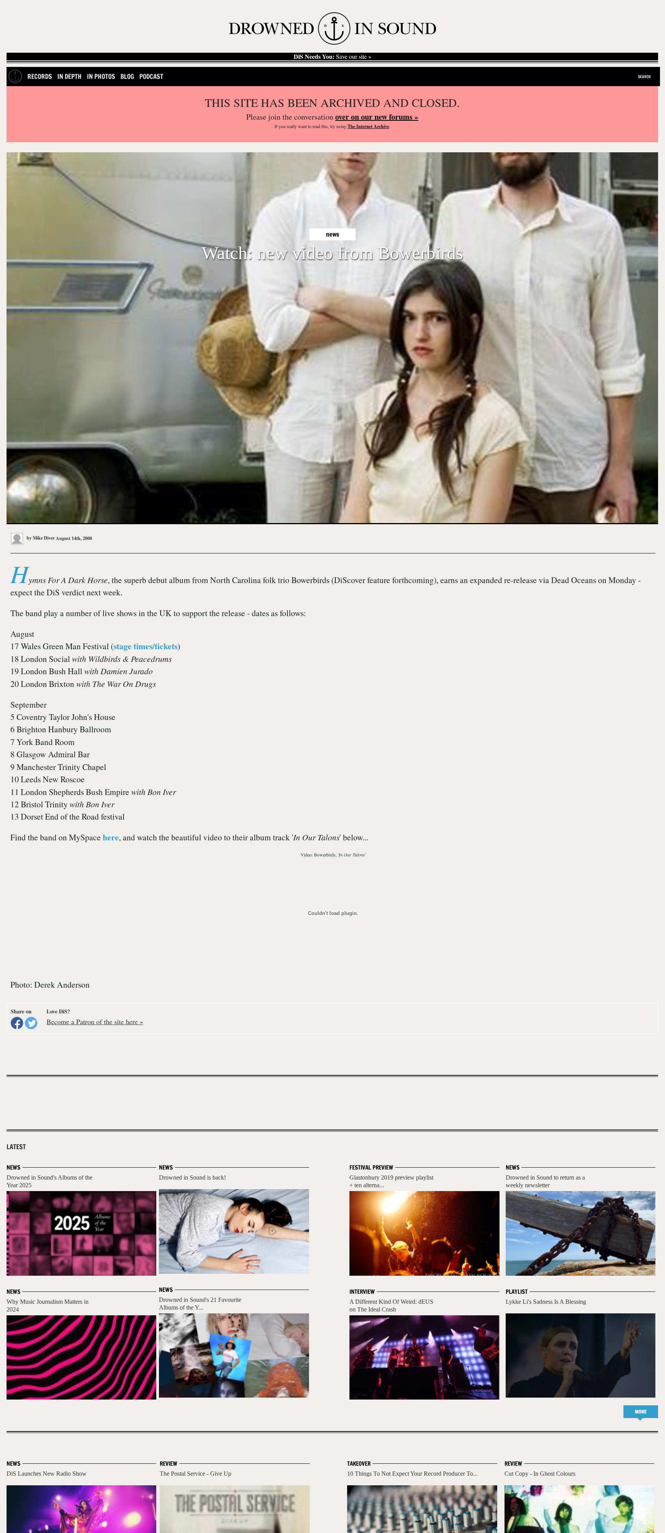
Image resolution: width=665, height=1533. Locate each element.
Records (39, 76)
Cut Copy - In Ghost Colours (540, 1473)
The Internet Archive (368, 126)
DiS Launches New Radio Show (47, 1473)
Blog (127, 76)
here (111, 837)
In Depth (69, 76)
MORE (641, 1411)
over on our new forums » (376, 116)
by (40, 538)
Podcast (151, 76)
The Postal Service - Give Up (195, 1473)
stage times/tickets (145, 646)
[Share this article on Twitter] (31, 1023)
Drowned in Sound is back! (192, 1177)
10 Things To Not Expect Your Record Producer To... (412, 1473)
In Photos (101, 76)
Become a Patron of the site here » (95, 1021)
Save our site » (332, 56)
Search (644, 76)
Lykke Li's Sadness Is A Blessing (546, 1301)
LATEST (16, 1146)
